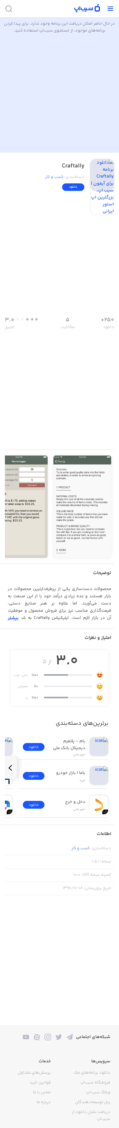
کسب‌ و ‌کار (54, 177)
